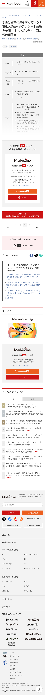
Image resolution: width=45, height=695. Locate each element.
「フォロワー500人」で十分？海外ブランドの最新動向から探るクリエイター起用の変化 (24, 450)
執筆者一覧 (28, 591)
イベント (6, 599)
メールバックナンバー (24, 185)
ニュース (6, 535)
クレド (19, 97)
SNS (25, 564)
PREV (7, 227)
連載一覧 (5, 591)
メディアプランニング (32, 568)
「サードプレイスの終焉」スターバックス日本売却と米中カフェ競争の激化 (24, 429)
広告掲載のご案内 (11, 525)
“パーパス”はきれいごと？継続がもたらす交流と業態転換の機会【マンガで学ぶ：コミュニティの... (23, 276)
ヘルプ (12, 653)
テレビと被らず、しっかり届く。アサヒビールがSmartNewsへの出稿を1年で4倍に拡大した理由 (24, 436)
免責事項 (12, 666)
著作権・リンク (14, 656)
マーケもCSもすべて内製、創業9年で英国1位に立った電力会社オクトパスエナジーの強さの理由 (24, 422)
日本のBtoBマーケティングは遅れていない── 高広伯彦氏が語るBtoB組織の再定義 (23, 443)
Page (8, 63)
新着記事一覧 (7, 542)
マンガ (5, 46)
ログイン (23, 198)
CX (25, 559)
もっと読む (9, 298)
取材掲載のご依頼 (33, 525)
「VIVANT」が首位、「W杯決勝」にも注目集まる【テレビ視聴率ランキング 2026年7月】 (24, 457)
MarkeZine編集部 (31, 39)
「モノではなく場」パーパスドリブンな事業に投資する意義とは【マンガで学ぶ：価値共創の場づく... (23, 284)
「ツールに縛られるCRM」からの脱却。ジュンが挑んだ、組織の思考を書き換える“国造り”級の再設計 (24, 413)
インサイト (6, 568)
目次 (22, 55)
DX (3, 554)
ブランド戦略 (12, 46)
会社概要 (12, 669)
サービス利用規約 (15, 672)
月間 (32, 399)
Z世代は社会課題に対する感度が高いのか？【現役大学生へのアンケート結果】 (28, 106)
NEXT (37, 227)
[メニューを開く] (3, 3)
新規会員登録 (23, 191)
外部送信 (12, 678)
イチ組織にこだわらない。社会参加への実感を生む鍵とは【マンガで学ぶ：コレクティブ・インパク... (23, 292)
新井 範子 (11, 39)
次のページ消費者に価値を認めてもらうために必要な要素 (22, 215)
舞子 (3, 39)
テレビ (4, 559)
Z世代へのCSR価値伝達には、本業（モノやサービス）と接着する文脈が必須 (28, 114)
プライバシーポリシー (16, 675)
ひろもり (20, 39)
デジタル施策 (7, 564)
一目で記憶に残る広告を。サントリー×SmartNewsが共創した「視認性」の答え (21, 405)
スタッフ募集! (14, 659)
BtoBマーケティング (31, 554)
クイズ (26, 586)
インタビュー (7, 581)
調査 (25, 581)
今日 (12, 399)
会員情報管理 (14, 662)
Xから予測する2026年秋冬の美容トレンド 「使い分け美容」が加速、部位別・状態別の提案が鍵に (24, 465)
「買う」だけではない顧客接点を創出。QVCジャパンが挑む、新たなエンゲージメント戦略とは (24, 474)
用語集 (5, 606)
